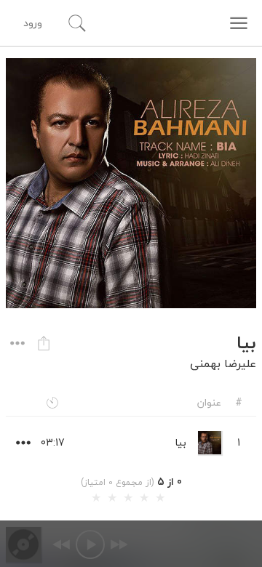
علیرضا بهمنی (223, 363)
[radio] (96, 498)
